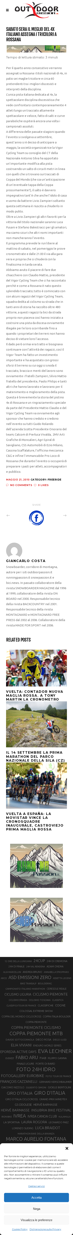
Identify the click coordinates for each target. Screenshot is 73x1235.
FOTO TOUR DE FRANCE (58, 1076)
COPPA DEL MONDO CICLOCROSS (21, 1016)
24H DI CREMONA (57, 961)
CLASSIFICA (57, 1000)
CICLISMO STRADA (18, 1000)
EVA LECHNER (55, 1051)
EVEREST (9, 1058)
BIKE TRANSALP (28, 983)
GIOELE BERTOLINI (59, 1087)
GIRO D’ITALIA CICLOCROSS (21, 1099)
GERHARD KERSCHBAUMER (55, 1081)
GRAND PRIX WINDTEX (53, 1099)
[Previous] (17, 515)
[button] (67, 1148)
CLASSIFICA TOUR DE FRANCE (21, 1005)
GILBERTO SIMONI (36, 1087)
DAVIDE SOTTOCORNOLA (20, 1039)
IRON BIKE (6, 1116)
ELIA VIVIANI (21, 1045)
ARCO (4, 978)
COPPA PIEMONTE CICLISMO (36, 1027)
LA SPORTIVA (11, 1122)
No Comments (21, 485)
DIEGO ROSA (43, 1039)
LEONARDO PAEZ (59, 1122)
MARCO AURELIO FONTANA (36, 1139)
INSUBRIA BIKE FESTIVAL (51, 1110)
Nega (36, 1208)
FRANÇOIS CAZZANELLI (18, 1081)
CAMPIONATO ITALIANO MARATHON (25, 988)
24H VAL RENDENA (35, 966)
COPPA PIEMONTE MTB (36, 1033)
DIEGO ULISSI (60, 1039)
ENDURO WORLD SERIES (47, 1045)
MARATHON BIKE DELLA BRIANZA (36, 1133)
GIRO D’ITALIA (49, 1092)
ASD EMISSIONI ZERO (30, 977)
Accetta (36, 1197)
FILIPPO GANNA (57, 1058)
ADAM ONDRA (55, 966)
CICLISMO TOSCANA (39, 1000)
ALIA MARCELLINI (12, 972)
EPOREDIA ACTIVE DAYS (18, 1052)
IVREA (19, 1115)
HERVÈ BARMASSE (45, 1104)
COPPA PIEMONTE (36, 1021)
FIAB (43, 1058)
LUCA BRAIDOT (47, 1128)
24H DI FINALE (17, 966)
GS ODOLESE (23, 1104)
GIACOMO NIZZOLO (12, 1087)
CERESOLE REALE (57, 988)
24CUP (39, 960)
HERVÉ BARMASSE (15, 1110)
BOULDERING (45, 983)
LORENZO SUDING (22, 1128)
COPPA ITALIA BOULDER (57, 1016)
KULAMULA (65, 1116)
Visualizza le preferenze (36, 1220)
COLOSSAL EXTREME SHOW (36, 1010)
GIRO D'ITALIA (19, 1093)
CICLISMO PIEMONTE (50, 994)
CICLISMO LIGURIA (17, 994)
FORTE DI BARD (45, 1063)
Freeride (54, 479)
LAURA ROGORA (34, 1122)
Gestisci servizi (36, 1186)
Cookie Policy (20, 1229)
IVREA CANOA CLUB (42, 1116)
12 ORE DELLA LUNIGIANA (18, 961)
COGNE (60, 1005)
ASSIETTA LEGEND (62, 978)
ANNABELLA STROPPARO (56, 972)
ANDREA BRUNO (32, 971)
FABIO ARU (27, 1057)
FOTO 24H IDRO (36, 1069)
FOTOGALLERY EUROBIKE (22, 1076)
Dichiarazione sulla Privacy (45, 1229)
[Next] (56, 515)
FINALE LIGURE (25, 1063)
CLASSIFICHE (46, 1005)
